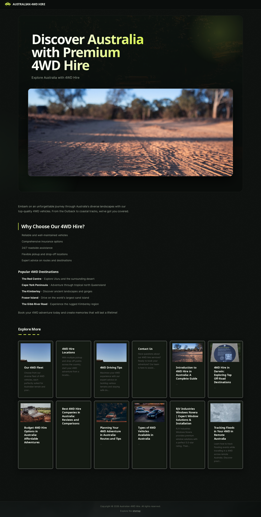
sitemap (137, 511)
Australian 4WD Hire (29, 4)
